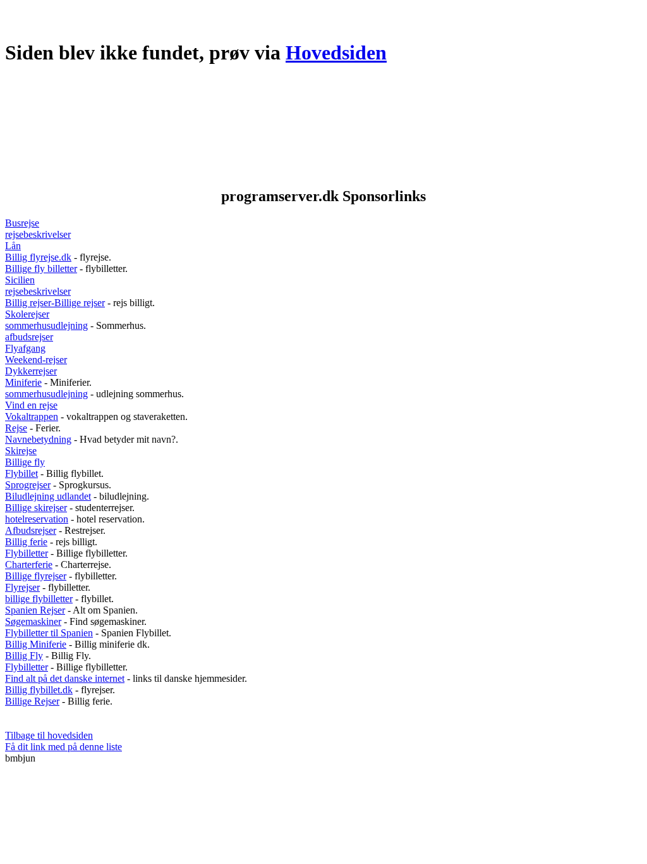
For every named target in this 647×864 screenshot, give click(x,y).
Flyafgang (25, 348)
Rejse (16, 428)
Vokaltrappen (31, 416)
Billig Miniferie (35, 644)
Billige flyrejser (35, 576)
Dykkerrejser (31, 371)
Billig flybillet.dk (39, 689)
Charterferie (28, 564)
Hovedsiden (336, 52)
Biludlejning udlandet (48, 496)
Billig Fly (24, 655)
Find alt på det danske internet (64, 678)
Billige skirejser (36, 507)
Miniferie (23, 382)
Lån (13, 245)
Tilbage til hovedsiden (49, 735)
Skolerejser (27, 314)
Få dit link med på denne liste (63, 746)
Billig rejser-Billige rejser (55, 302)
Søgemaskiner (33, 621)
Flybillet (21, 473)
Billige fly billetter (41, 268)
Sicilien (20, 280)
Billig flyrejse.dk (38, 257)
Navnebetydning (38, 439)
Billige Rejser (32, 701)
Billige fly (25, 462)
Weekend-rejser (36, 359)
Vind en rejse (31, 405)
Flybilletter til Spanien (49, 632)
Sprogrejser (28, 484)
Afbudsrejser (30, 530)
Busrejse (22, 223)
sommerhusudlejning (46, 325)
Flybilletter (26, 553)
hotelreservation (36, 519)
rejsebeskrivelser (38, 234)
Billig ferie (26, 541)
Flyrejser (22, 587)
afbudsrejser (29, 336)
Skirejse (21, 450)
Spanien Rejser (35, 610)
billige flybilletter (39, 598)
